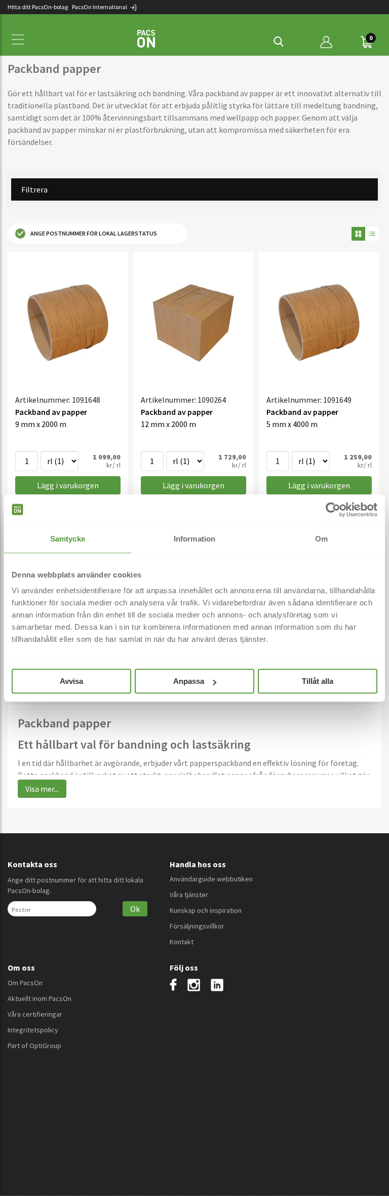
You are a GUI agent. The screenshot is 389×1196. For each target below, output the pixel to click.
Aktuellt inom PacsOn (39, 998)
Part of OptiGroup (34, 1045)
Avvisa (71, 681)
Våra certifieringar (35, 1014)
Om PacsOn (25, 982)
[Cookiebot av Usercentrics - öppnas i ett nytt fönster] (333, 509)
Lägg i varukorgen (68, 485)
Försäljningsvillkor (197, 926)
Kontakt (181, 941)
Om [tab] (321, 538)
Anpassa (188, 681)
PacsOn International (100, 7)
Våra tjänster (189, 894)
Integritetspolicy (33, 1029)
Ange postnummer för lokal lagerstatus (93, 233)
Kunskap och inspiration (206, 910)
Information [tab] (194, 538)
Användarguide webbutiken (211, 878)
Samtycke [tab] (67, 538)
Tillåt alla (317, 681)
